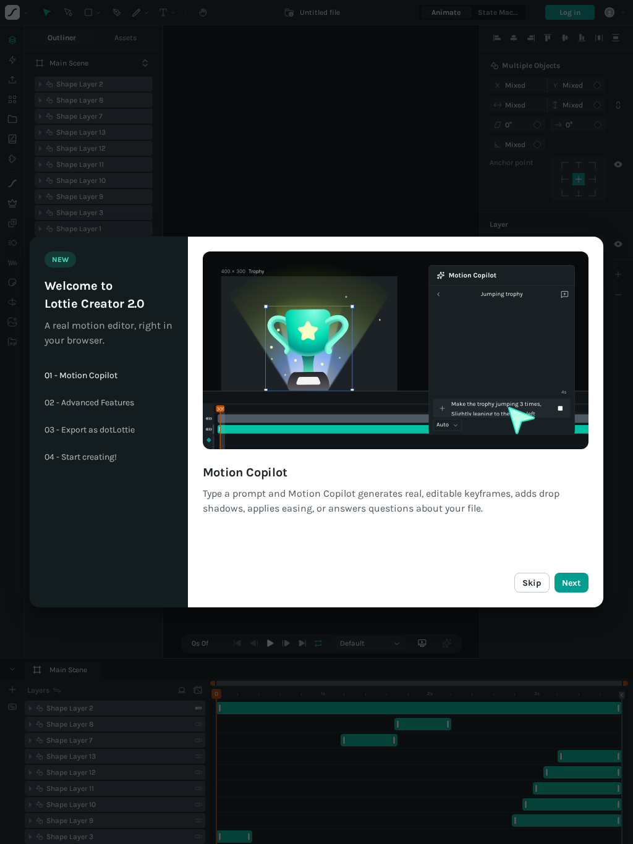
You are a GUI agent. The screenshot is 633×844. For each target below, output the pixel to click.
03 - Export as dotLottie (90, 430)
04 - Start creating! (81, 457)
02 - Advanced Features (89, 403)
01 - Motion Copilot (81, 376)
